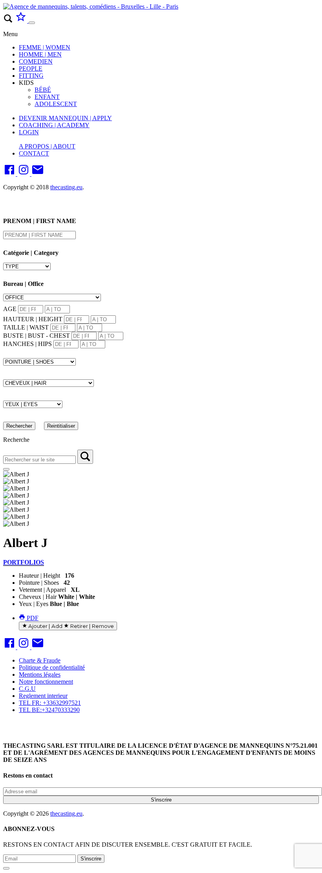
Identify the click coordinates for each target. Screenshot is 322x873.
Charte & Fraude (39, 660)
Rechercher (19, 426)
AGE (9, 309)
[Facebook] (10, 173)
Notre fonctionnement (46, 681)
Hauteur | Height (39, 575)
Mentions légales (39, 674)
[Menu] (32, 23)
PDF (31, 618)
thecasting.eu (66, 187)
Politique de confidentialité (52, 667)
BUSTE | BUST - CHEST (36, 335)
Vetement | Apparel (42, 589)
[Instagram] (24, 173)
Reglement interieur (43, 695)
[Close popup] (6, 868)
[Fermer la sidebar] (6, 469)
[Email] (37, 173)
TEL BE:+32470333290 (49, 709)
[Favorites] (22, 20)
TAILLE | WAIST (26, 327)
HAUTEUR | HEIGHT (32, 319)
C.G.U (27, 688)
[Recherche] (85, 457)
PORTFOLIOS (23, 562)
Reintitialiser (61, 426)
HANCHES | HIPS (27, 343)
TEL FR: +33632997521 (50, 702)
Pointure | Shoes (39, 582)
